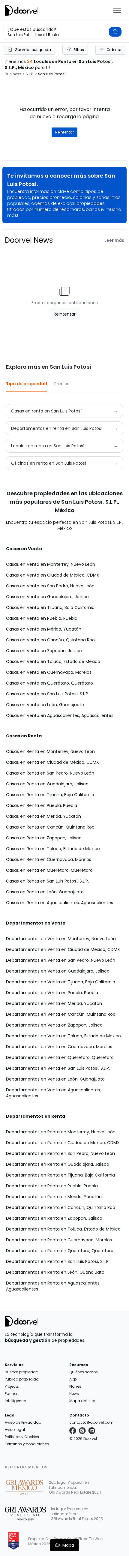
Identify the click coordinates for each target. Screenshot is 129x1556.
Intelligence (15, 1400)
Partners (12, 1393)
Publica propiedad (22, 1379)
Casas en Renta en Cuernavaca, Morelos (48, 859)
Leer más (114, 240)
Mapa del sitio (82, 1400)
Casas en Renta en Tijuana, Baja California (50, 795)
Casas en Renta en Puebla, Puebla (41, 805)
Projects (12, 1386)
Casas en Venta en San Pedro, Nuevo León (50, 586)
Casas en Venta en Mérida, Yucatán (43, 629)
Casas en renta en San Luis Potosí (46, 411)
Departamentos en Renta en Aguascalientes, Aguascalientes (53, 1286)
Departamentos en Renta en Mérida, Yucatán (54, 1197)
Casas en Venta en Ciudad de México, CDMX (52, 575)
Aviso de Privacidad (23, 1422)
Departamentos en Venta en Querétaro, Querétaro (60, 1057)
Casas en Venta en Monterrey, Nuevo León (50, 564)
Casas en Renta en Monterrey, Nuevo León (50, 751)
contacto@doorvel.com (91, 1422)
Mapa (68, 1545)
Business (13, 74)
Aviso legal (15, 1429)
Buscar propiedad (21, 1372)
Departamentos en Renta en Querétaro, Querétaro (59, 1251)
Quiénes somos (83, 1372)
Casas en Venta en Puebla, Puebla (41, 618)
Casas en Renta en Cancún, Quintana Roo (50, 827)
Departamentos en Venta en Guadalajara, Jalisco (58, 971)
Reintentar (64, 132)
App (72, 1379)
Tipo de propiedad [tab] (26, 384)
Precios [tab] (61, 384)
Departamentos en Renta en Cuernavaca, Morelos (59, 1240)
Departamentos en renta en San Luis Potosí (56, 428)
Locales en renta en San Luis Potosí (47, 446)
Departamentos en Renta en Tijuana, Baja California (60, 1175)
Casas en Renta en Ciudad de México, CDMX (52, 762)
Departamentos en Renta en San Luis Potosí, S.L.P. (58, 1261)
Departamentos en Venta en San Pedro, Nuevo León (60, 960)
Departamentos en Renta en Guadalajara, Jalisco (57, 1164)
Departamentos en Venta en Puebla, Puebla (52, 993)
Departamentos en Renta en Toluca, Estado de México (63, 1229)
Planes (75, 1386)
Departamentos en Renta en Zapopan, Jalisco (54, 1218)
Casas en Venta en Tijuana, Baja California (50, 607)
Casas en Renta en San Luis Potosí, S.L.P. (47, 881)
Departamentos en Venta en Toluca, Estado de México (63, 1036)
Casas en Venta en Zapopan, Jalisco (44, 651)
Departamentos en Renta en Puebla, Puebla (52, 1186)
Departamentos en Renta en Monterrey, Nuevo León (61, 1132)
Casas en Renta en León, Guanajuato (45, 892)
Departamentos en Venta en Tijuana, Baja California (60, 982)
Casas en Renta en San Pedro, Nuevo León (50, 773)
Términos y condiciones (27, 1444)
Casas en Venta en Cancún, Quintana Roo (50, 640)
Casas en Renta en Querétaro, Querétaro (49, 870)
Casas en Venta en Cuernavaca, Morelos (49, 672)
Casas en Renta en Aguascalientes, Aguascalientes (59, 903)
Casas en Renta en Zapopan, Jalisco (44, 838)
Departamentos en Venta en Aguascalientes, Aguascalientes (53, 1093)
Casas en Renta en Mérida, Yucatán (43, 816)
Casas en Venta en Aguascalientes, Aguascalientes (59, 715)
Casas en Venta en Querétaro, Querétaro (49, 683)
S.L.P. (30, 74)
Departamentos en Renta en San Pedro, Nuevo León (60, 1153)
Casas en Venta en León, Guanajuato (45, 705)
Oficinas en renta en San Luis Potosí (48, 463)
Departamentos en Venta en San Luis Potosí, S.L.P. (58, 1068)
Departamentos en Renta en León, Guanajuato (55, 1272)
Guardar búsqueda (33, 49)
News (74, 1393)
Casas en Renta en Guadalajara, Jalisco (47, 784)
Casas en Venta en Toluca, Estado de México (53, 661)
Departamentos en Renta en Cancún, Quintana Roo (60, 1207)
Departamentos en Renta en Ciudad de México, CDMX (63, 1143)
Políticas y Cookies (22, 1436)
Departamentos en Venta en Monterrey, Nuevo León (61, 939)
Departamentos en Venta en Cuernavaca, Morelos (59, 1047)
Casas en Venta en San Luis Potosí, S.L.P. (47, 694)
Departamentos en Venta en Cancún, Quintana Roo (61, 1014)
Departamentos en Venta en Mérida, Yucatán (54, 1003)
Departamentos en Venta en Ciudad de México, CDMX (63, 949)
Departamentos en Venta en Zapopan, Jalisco (54, 1025)
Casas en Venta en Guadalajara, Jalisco (47, 597)
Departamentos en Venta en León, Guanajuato (55, 1079)
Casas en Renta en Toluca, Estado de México (53, 849)
